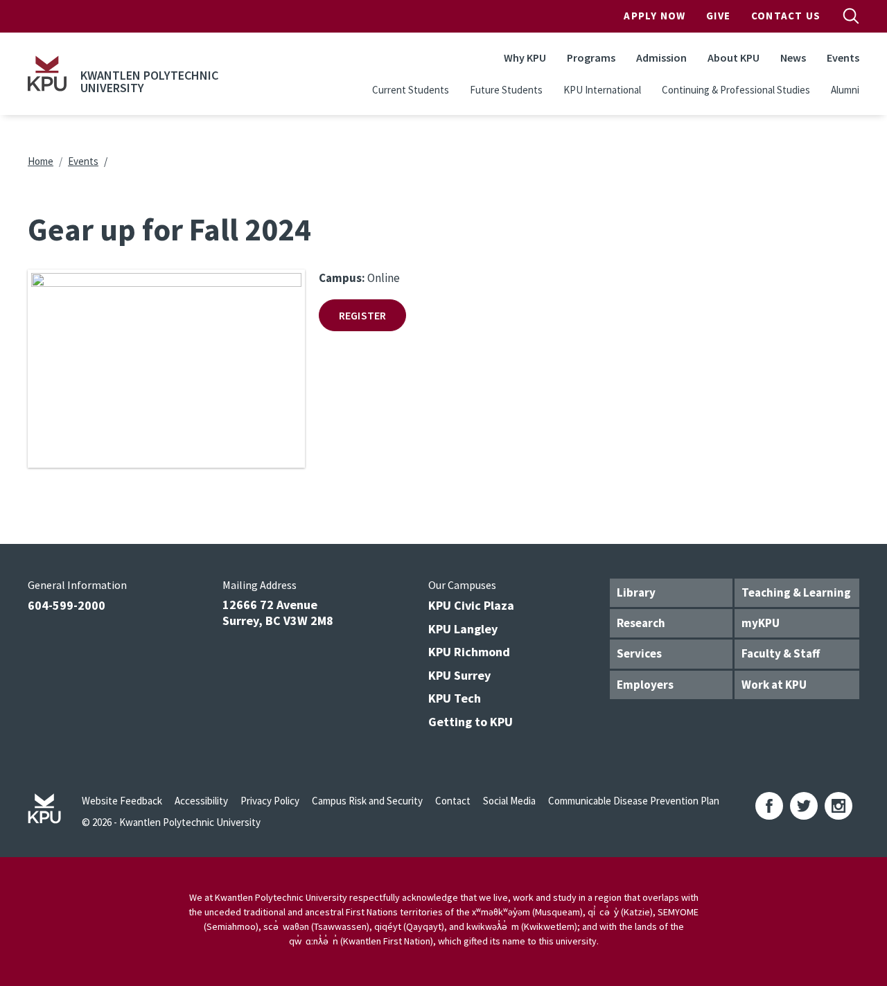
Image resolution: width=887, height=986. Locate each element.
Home (40, 161)
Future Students (506, 89)
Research (641, 623)
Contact (453, 800)
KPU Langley (463, 629)
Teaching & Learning (796, 592)
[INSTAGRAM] (838, 806)
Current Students (410, 89)
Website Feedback (122, 800)
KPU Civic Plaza (471, 605)
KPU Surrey (459, 675)
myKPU (760, 623)
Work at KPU (774, 684)
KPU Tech (454, 698)
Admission (661, 57)
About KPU (733, 57)
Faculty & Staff (780, 653)
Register (362, 315)
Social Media (509, 800)
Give (718, 15)
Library (636, 592)
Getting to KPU (470, 722)
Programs (591, 57)
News (793, 57)
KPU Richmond (469, 652)
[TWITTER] (804, 806)
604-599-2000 (66, 605)
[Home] (47, 73)
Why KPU (525, 57)
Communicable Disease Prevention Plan (633, 800)
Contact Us (785, 15)
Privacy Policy (269, 800)
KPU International (602, 89)
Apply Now (654, 15)
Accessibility (201, 800)
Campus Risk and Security (367, 800)
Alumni (845, 89)
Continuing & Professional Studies (736, 89)
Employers (645, 684)
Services (639, 653)
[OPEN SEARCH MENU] (851, 16)
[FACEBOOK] (769, 806)
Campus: (342, 277)
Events (843, 57)
